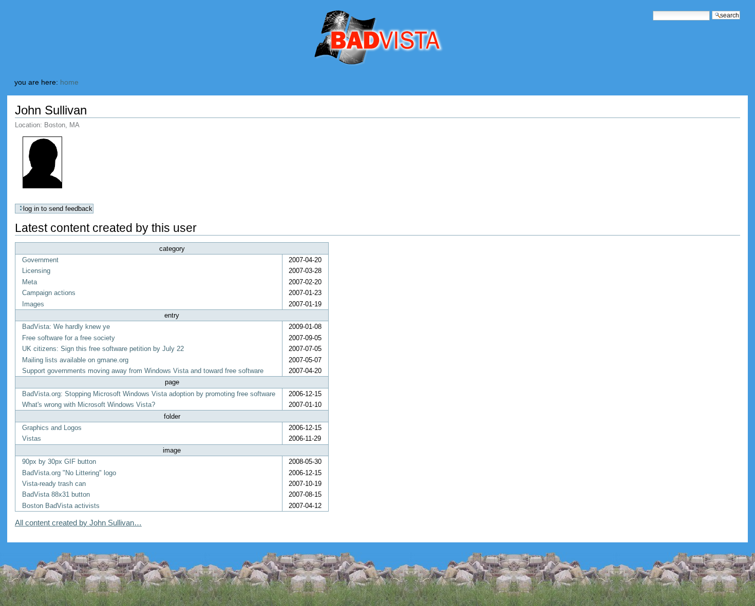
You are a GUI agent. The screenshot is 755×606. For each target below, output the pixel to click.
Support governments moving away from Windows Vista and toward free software (142, 371)
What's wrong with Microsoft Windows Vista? (88, 404)
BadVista (335, 39)
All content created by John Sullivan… (78, 522)
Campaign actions (49, 293)
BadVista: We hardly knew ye (66, 326)
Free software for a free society (68, 338)
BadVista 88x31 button (56, 494)
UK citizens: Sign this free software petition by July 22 (103, 349)
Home (69, 82)
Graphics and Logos (52, 428)
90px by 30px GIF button (59, 461)
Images (33, 304)
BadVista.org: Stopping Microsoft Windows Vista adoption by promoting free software (148, 394)
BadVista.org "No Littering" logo (69, 473)
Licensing (36, 271)
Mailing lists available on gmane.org (75, 360)
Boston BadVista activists (61, 506)
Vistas (31, 438)
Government (40, 260)
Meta (29, 282)
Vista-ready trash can (54, 483)
